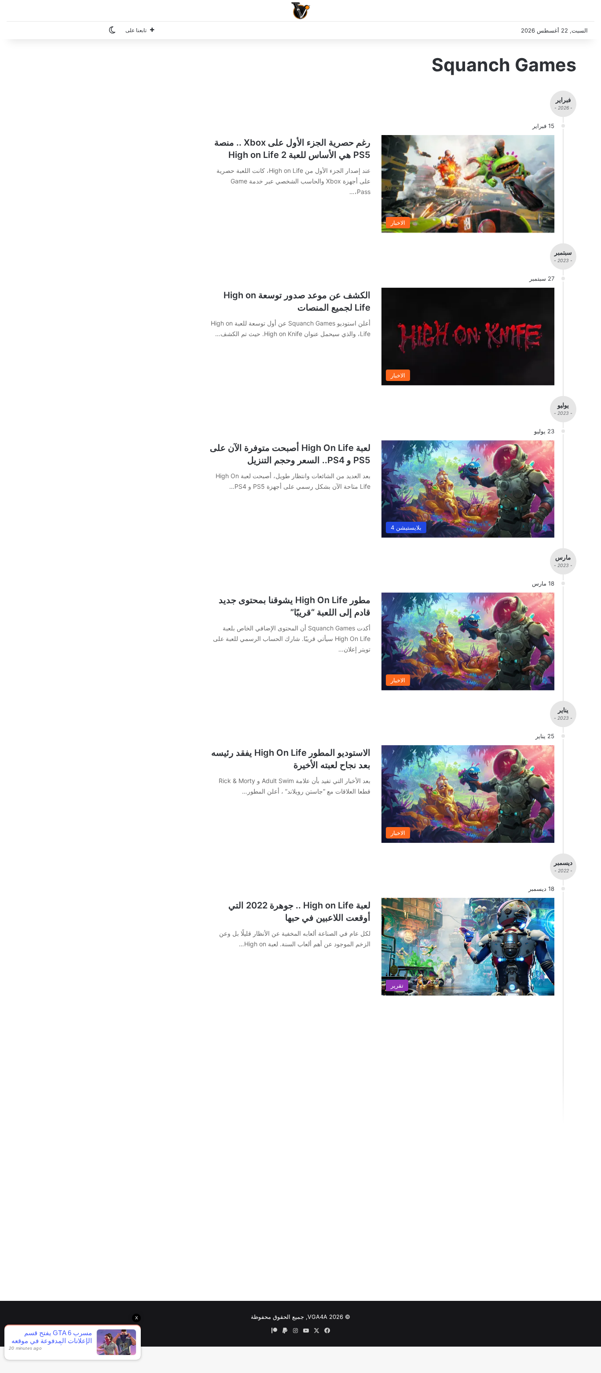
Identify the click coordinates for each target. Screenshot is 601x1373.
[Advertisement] (370, 1067)
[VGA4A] (300, 10)
